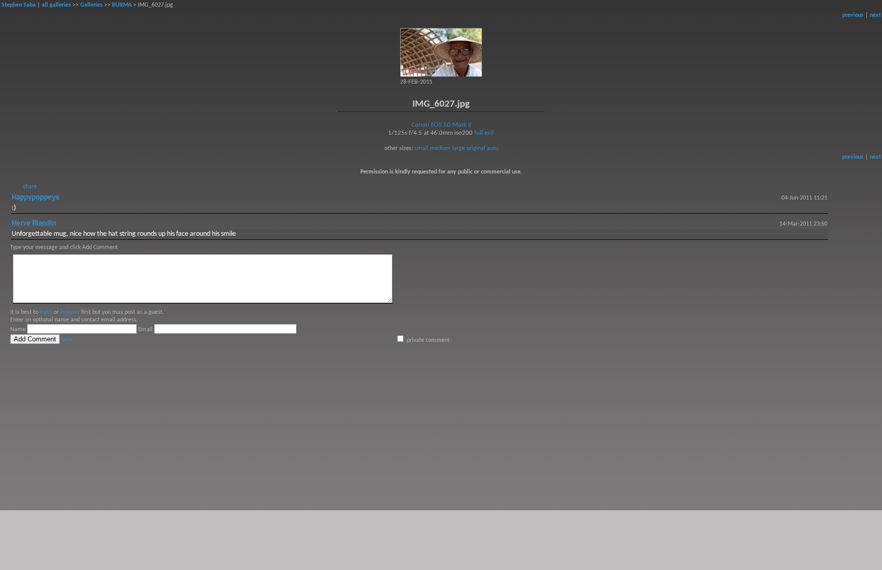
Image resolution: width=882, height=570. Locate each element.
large (458, 148)
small (421, 148)
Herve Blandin (34, 224)
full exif (484, 133)
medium (440, 148)
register (70, 312)
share (30, 187)
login (46, 312)
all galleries (56, 5)
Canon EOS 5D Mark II (441, 124)
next (875, 15)
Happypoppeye (36, 198)
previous (853, 15)
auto (492, 148)
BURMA (122, 5)
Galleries (91, 5)
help (66, 340)
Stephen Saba (19, 5)
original (476, 148)
